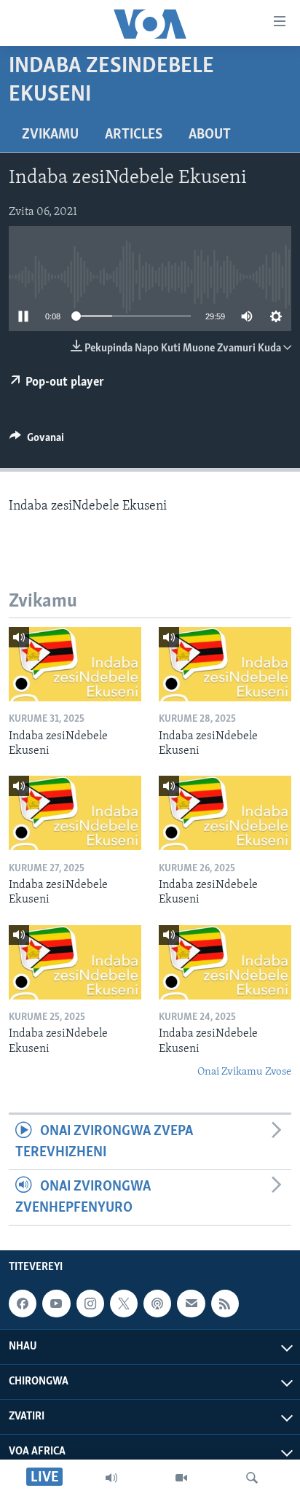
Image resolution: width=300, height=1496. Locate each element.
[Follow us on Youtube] (56, 1303)
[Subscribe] (191, 1303)
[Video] (181, 1478)
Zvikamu (50, 135)
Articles (133, 135)
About (210, 135)
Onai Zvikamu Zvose (244, 1072)
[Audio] (111, 1478)
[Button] (36, 441)
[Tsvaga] (252, 1478)
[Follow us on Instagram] (90, 1303)
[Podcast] (157, 1303)
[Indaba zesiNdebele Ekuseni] (75, 664)
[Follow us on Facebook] (22, 1303)
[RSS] (225, 1303)
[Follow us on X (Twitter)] (124, 1303)
